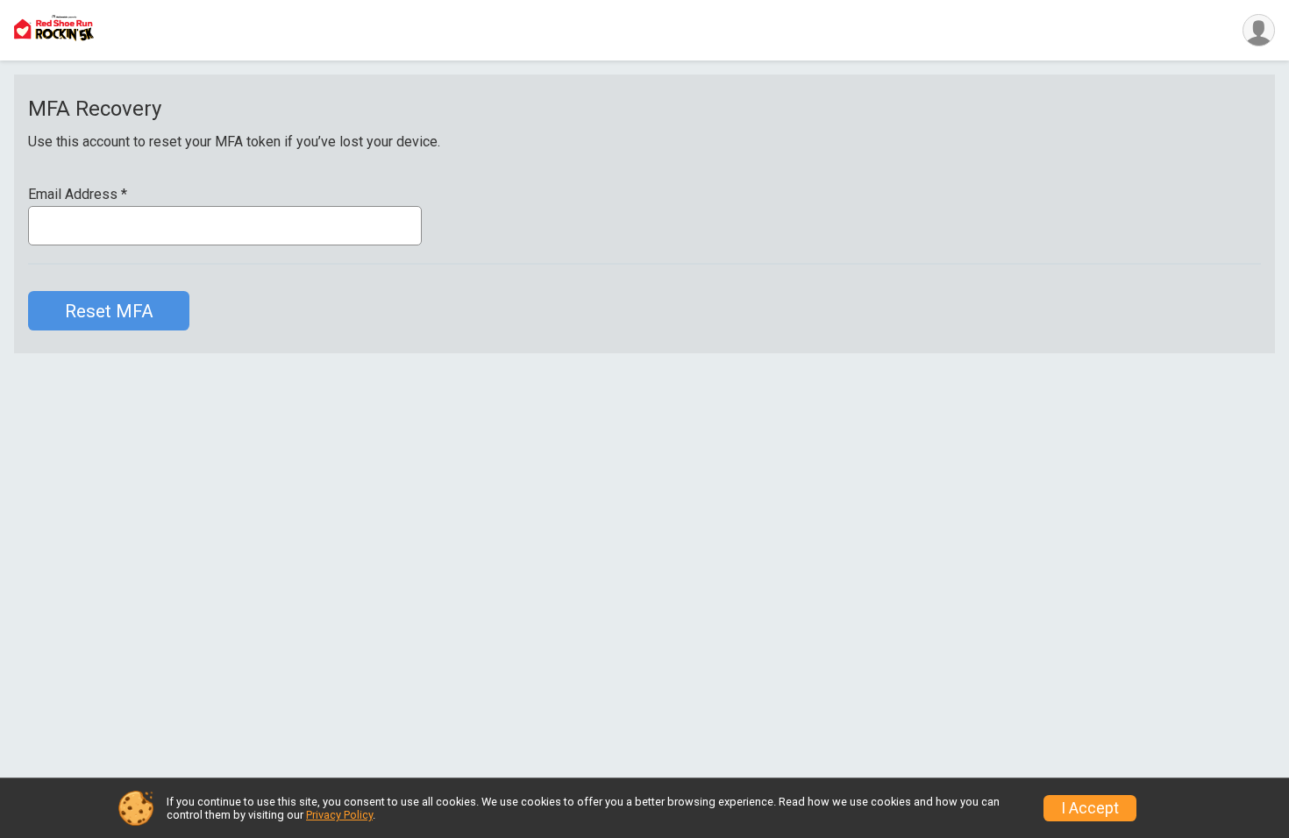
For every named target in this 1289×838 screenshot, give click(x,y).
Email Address (77, 194)
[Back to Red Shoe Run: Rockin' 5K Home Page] (54, 30)
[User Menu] (1259, 30)
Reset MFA (109, 311)
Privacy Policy (339, 814)
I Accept (1090, 808)
